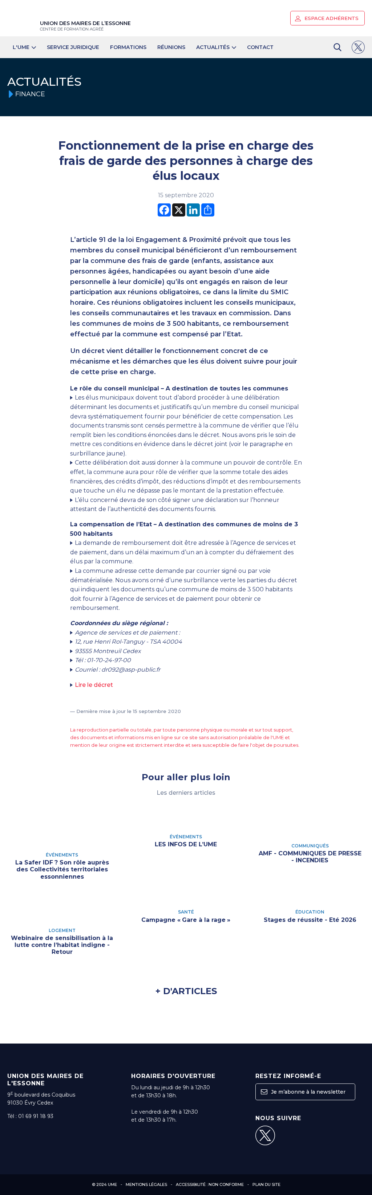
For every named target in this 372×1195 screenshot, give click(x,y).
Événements (62, 855)
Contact (260, 47)
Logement (62, 930)
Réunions (171, 47)
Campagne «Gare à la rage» (185, 919)
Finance (30, 94)
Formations (128, 47)
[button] (298, 18)
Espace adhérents (331, 18)
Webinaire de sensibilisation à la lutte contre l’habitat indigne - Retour (62, 945)
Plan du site (266, 1184)
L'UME (21, 47)
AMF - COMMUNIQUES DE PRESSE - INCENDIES (310, 857)
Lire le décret (94, 684)
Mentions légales (146, 1184)
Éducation (309, 912)
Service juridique (73, 47)
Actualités (213, 47)
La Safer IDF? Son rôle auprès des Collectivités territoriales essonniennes (62, 869)
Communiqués (310, 845)
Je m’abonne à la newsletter (307, 1092)
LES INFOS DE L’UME (186, 844)
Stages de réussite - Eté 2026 (310, 919)
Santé (186, 912)
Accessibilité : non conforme (210, 1184)
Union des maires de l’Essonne (85, 26)
